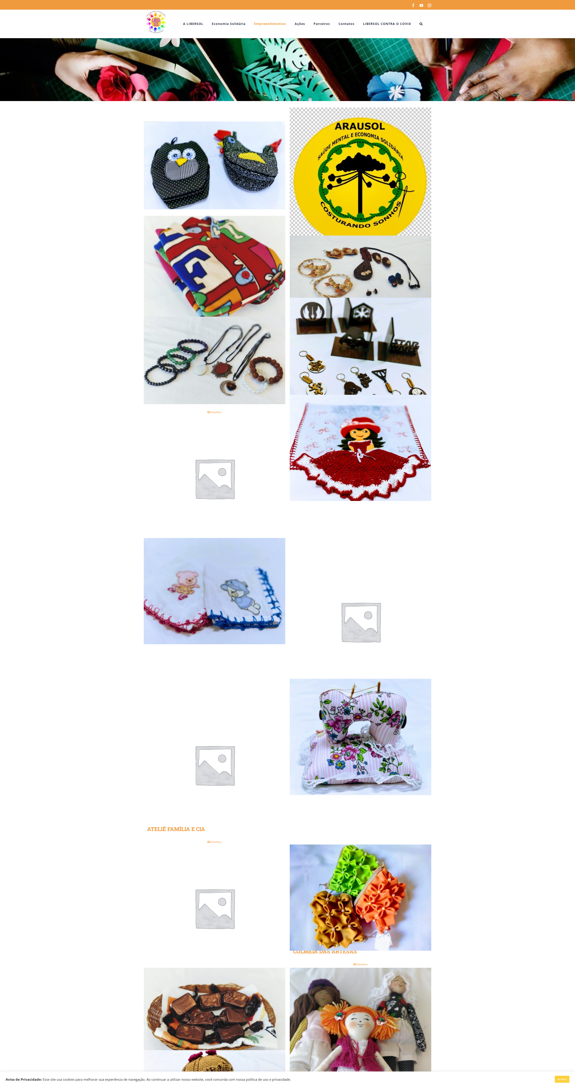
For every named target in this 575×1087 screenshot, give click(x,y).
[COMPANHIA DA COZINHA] (214, 1021)
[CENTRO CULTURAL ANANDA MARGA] (214, 908)
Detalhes (216, 842)
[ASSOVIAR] (360, 621)
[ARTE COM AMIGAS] (214, 269)
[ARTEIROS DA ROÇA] (360, 271)
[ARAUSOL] (360, 178)
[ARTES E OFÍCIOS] (360, 359)
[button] (421, 24)
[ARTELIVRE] (214, 360)
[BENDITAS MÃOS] (360, 737)
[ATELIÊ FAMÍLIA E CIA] (214, 765)
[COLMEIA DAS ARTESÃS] (360, 897)
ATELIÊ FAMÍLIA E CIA (176, 829)
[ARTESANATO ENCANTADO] (214, 478)
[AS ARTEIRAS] (360, 448)
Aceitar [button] (562, 1079)
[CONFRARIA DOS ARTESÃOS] (360, 1021)
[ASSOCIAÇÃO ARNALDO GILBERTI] (214, 591)
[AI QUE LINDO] (214, 165)
